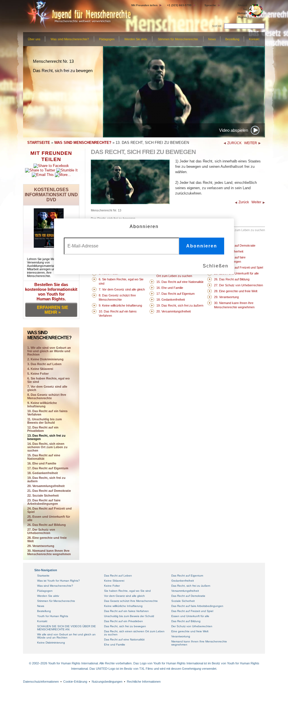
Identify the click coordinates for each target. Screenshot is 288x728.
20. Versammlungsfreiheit (46, 486)
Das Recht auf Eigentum (187, 575)
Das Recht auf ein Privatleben (123, 621)
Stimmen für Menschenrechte (178, 39)
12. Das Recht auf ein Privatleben (42, 429)
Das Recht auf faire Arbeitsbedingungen (197, 606)
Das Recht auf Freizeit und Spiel (192, 611)
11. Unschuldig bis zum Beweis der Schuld (44, 420)
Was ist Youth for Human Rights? (58, 580)
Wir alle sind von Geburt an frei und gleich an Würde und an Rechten (66, 636)
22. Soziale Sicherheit (43, 495)
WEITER (250, 143)
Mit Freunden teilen (144, 5)
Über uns (34, 39)
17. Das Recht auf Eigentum (47, 468)
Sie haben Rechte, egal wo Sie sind (127, 590)
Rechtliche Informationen (144, 681)
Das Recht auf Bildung (186, 621)
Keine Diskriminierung (51, 642)
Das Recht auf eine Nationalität (124, 639)
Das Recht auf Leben (118, 575)
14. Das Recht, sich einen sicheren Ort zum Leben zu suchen (47, 447)
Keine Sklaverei (114, 580)
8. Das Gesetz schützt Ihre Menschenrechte (46, 396)
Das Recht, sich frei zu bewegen (125, 626)
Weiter (256, 202)
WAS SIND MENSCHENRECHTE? (82, 142)
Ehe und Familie (114, 644)
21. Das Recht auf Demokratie (49, 490)
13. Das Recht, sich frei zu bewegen (46, 437)
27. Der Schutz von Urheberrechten (41, 531)
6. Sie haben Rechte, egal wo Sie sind (48, 380)
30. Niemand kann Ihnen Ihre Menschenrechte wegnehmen (49, 552)
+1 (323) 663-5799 (179, 5)
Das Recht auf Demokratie (188, 595)
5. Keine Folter (38, 373)
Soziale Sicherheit (183, 600)
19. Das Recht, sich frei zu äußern (46, 479)
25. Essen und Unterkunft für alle (48, 518)
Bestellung (232, 39)
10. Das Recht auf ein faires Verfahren (47, 412)
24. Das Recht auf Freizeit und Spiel (49, 510)
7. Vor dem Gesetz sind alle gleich (47, 388)
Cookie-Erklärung (75, 681)
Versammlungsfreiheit (185, 590)
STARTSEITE (38, 142)
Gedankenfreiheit (182, 580)
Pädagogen (106, 39)
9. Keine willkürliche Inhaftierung (42, 404)
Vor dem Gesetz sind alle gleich (124, 595)
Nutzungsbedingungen (107, 681)
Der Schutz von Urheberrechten (191, 626)
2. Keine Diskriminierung (45, 359)
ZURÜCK (234, 143)
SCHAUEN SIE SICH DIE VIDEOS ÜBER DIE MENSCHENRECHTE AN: (66, 628)
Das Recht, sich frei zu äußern (190, 585)
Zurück (243, 202)
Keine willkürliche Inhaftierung (123, 606)
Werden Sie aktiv (135, 39)
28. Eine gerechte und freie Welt (47, 539)
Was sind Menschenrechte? (70, 39)
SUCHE (217, 26)
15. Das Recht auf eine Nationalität (43, 457)
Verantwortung (180, 636)
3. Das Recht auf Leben (44, 364)
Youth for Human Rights (52, 616)
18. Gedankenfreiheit (42, 473)
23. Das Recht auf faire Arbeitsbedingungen (43, 502)
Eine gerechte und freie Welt (189, 631)
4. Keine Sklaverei (40, 368)
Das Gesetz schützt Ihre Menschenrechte (131, 600)
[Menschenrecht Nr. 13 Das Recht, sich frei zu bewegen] (130, 203)
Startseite (43, 575)
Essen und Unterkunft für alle (190, 616)
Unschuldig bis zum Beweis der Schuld (129, 616)
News (212, 39)
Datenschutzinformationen (41, 681)
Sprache (210, 5)
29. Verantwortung (40, 546)
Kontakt (254, 39)
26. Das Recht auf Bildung (46, 524)
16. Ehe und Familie (41, 463)
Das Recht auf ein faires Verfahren (126, 611)
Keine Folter (112, 585)
